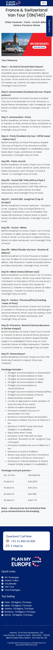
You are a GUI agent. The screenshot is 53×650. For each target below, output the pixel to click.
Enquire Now (49, 26)
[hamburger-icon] (44, 3)
